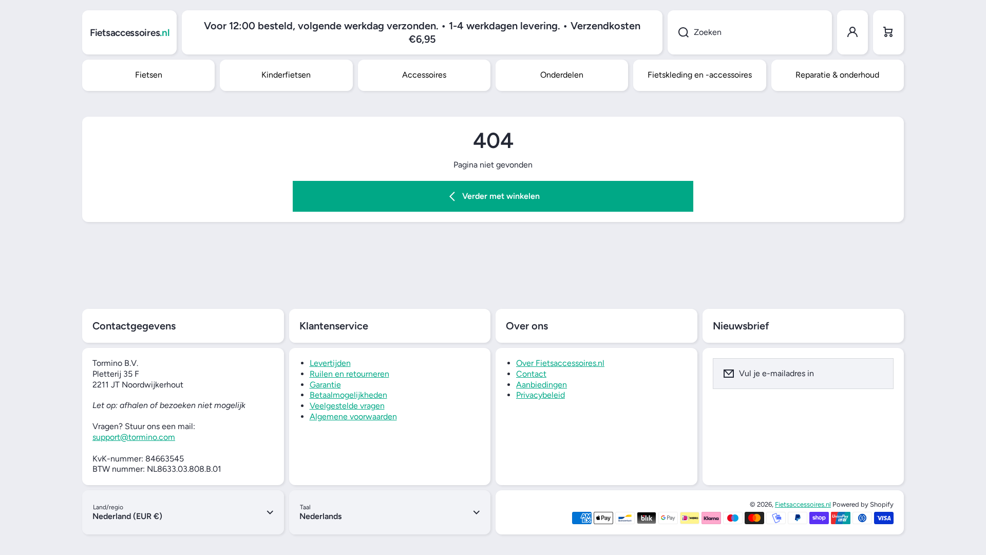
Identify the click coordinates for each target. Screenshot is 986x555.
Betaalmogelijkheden (348, 395)
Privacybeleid (540, 395)
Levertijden (330, 363)
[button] (888, 32)
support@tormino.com (133, 437)
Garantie (325, 385)
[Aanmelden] (879, 373)
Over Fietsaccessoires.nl (560, 363)
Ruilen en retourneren (349, 374)
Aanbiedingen (541, 385)
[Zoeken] (678, 32)
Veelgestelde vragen (347, 406)
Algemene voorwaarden (353, 416)
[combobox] (750, 32)
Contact (531, 374)
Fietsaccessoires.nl (803, 504)
